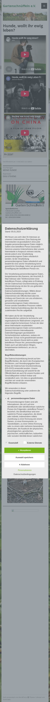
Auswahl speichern (24, 457)
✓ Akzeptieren (24, 450)
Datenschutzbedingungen (25, 474)
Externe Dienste (34, 443)
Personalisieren (25, 470)
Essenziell (13, 443)
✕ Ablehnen (24, 465)
